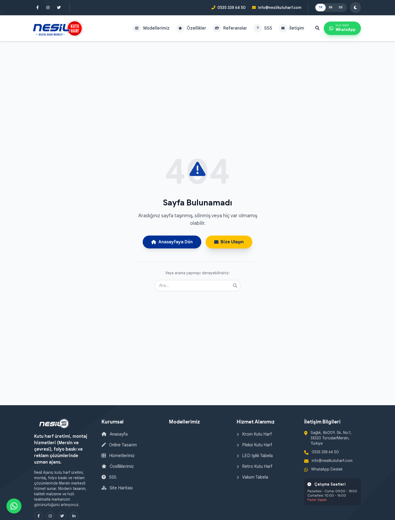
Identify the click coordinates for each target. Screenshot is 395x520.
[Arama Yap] (317, 28)
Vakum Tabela (254, 477)
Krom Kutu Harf (256, 434)
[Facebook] (37, 7)
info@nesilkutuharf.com (279, 7)
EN (330, 7)
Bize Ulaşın (232, 242)
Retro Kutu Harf (256, 466)
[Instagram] (48, 7)
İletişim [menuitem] (296, 28)
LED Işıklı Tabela (257, 455)
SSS (112, 477)
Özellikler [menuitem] (196, 28)
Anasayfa (118, 434)
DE (341, 7)
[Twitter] (59, 7)
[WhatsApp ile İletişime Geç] (13, 506)
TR (320, 7)
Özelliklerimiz (121, 466)
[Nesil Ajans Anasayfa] (58, 28)
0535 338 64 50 (231, 7)
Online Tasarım (122, 445)
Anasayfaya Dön (175, 242)
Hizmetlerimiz (121, 455)
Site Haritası (121, 488)
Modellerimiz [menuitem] (156, 28)
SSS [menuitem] (268, 28)
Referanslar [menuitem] (235, 28)
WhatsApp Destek (327, 469)
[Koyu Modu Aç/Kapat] (355, 7)
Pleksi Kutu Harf (256, 445)
